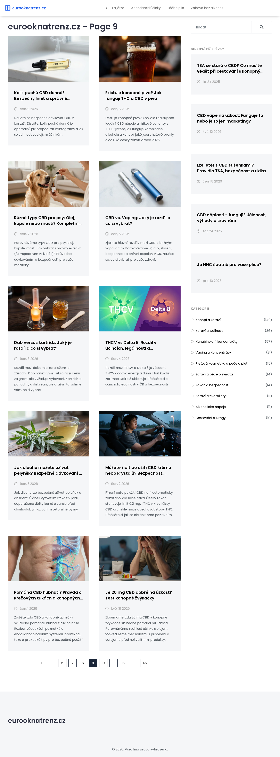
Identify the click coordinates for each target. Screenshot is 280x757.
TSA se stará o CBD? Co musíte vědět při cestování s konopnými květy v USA (231, 68)
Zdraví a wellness (209, 330)
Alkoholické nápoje (211, 406)
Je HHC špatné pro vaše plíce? (229, 264)
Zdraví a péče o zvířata (214, 374)
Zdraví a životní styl (211, 396)
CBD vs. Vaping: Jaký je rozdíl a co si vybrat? (137, 220)
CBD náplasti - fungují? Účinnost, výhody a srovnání (231, 217)
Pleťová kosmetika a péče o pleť (221, 363)
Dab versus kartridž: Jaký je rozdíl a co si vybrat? (43, 345)
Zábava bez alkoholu (207, 8)
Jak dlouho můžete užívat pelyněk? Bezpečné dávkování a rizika (48, 470)
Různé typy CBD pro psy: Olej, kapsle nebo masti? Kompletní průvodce (46, 220)
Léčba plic (176, 8)
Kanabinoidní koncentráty (217, 341)
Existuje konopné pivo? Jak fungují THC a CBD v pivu (133, 95)
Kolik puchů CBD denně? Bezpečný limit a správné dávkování (40, 95)
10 (103, 663)
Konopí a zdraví (208, 320)
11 (114, 663)
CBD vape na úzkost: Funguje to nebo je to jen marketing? (230, 118)
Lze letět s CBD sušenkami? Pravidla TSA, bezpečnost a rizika (231, 168)
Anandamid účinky (146, 8)
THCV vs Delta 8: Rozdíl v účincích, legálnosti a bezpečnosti (130, 345)
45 (144, 663)
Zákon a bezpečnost (212, 385)
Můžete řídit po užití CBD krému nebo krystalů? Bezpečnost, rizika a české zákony (138, 470)
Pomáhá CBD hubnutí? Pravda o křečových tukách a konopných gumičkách (48, 595)
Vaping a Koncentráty (213, 352)
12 (123, 663)
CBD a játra (115, 8)
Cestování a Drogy (211, 418)
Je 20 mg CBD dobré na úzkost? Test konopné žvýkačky (138, 595)
